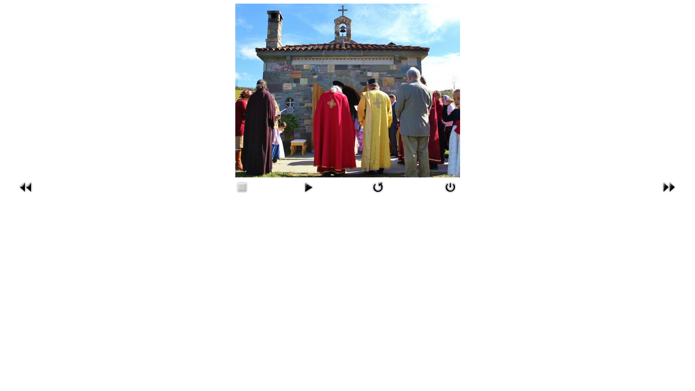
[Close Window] (450, 194)
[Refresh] (377, 194)
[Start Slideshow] (308, 194)
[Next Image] (669, 194)
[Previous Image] (26, 194)
